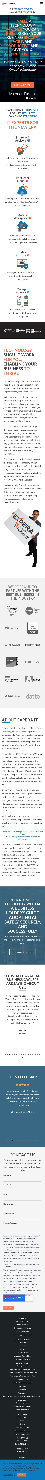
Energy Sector (22, 1366)
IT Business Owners (22, 1431)
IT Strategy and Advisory (23, 1335)
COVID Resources (22, 1417)
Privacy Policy (22, 1457)
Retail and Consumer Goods (22, 1383)
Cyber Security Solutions (23, 1328)
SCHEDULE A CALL (23, 85)
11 (28, 1054)
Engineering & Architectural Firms (22, 1369)
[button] (42, 3)
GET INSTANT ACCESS (22, 952)
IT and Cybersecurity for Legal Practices (22, 1373)
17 (22, 1057)
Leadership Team (22, 1403)
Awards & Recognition (22, 1356)
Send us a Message (22, 1441)
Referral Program (22, 1427)
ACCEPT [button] (21, 1475)
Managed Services (22, 1321)
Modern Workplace (22, 1325)
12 (30, 1054)
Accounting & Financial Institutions (22, 1376)
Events (22, 1424)
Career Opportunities (22, 1410)
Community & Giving (22, 1359)
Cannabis (22, 1386)
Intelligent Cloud (22, 1331)
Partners (22, 1346)
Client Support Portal (22, 1434)
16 (39, 1054)
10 (26, 1054)
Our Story (22, 1342)
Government (22, 1393)
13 (32, 1054)
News (22, 1349)
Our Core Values (22, 1353)
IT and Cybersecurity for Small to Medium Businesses (22, 1396)
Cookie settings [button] (9, 1475)
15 (37, 1054)
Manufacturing (22, 1379)
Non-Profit (22, 1390)
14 (35, 1054)
